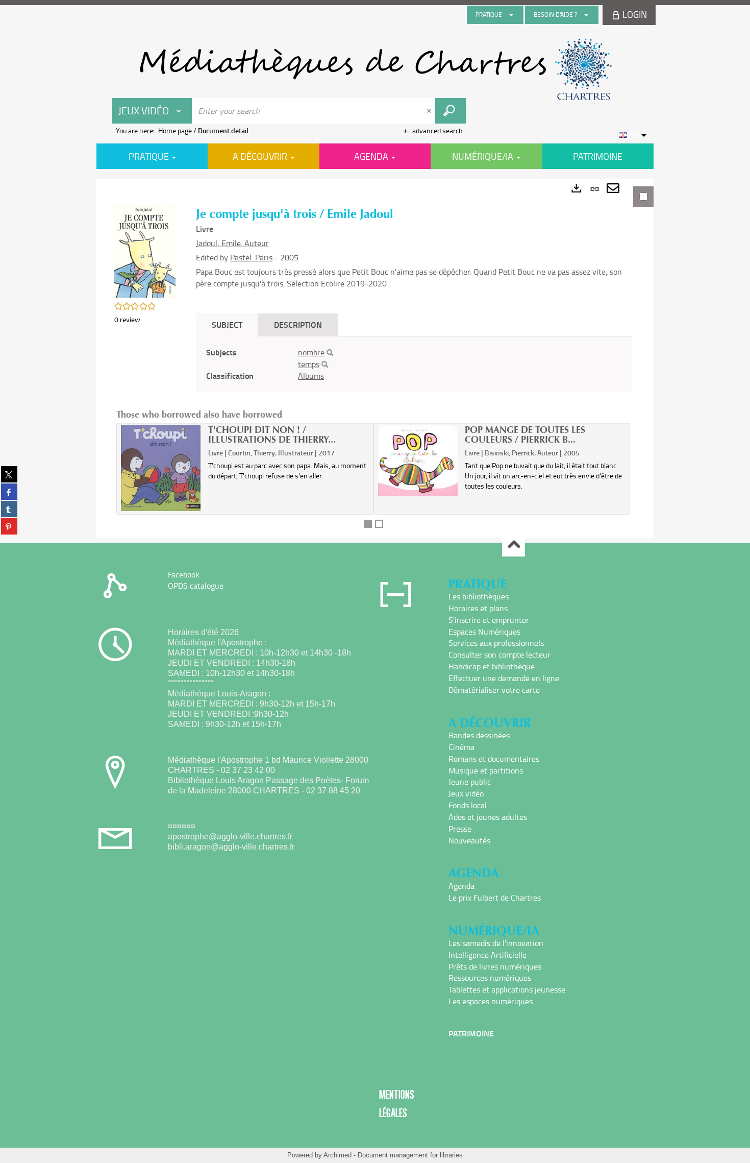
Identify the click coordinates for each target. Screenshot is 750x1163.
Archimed (337, 1155)
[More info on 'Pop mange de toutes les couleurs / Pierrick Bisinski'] (418, 460)
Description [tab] (298, 324)
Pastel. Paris (251, 257)
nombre (311, 352)
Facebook (183, 574)
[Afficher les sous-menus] (511, 15)
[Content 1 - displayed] (368, 524)
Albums (311, 375)
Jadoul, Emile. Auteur (232, 243)
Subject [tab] (227, 324)
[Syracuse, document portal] (375, 69)
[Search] (330, 352)
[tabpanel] (375, 358)
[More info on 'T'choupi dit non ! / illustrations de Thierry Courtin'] (161, 468)
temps (308, 364)
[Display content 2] (379, 524)
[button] (145, 251)
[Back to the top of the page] (513, 545)
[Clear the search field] (430, 111)
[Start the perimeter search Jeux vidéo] (450, 111)
